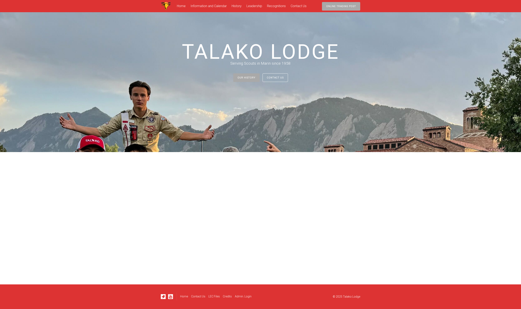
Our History (246, 77)
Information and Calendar (208, 6)
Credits (227, 296)
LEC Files (214, 296)
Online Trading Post (341, 6)
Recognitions (276, 6)
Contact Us (298, 6)
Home (181, 6)
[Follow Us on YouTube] (170, 296)
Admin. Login (243, 296)
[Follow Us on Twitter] (163, 296)
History (237, 6)
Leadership (254, 6)
